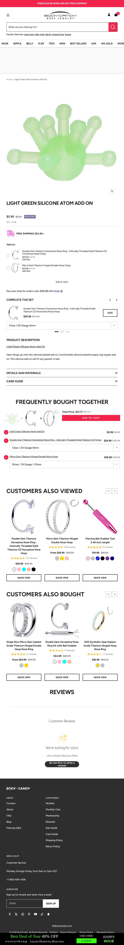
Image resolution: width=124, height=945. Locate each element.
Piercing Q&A (13, 827)
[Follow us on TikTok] (42, 914)
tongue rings (58, 34)
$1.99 (41, 43)
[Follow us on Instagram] (22, 914)
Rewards (50, 821)
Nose (5, 43)
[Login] (109, 15)
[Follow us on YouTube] (35, 914)
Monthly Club (53, 809)
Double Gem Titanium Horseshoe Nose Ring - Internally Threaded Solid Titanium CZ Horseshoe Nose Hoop (23, 546)
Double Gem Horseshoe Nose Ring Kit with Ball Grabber (62, 643)
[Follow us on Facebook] (9, 914)
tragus (68, 34)
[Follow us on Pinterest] (29, 914)
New (62, 43)
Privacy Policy (86, 932)
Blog (8, 821)
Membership (52, 815)
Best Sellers (78, 43)
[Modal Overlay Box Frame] (62, 939)
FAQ (8, 815)
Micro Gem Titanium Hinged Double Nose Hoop (62, 540)
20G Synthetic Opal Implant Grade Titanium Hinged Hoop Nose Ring (100, 645)
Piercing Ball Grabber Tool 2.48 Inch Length (100, 540)
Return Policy (53, 846)
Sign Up (51, 903)
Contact (11, 803)
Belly (29, 43)
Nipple (17, 43)
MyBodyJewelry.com (62, 926)
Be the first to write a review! (62, 764)
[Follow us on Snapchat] (48, 914)
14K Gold (107, 43)
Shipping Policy (54, 840)
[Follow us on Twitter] (16, 914)
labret (48, 34)
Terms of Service (68, 932)
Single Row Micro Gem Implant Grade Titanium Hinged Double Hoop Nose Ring (23, 645)
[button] (108, 491)
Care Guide (52, 834)
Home (9, 79)
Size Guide (51, 827)
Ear (93, 43)
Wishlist (50, 803)
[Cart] (116, 15)
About (9, 809)
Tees (52, 43)
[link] (14, 569)
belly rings (39, 34)
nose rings (29, 34)
